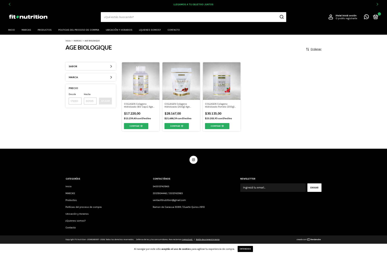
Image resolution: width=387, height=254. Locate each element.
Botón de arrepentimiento (208, 239)
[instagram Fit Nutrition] (193, 160)
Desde (72, 94)
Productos (45, 29)
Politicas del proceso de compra (78, 29)
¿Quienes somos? (150, 29)
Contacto (173, 29)
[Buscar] (281, 17)
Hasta (87, 94)
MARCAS (26, 29)
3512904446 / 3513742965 (168, 193)
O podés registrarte (346, 18)
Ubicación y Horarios (119, 29)
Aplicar (105, 101)
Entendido (245, 249)
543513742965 (161, 186)
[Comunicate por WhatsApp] (366, 17)
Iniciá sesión (349, 15)
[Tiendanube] (308, 240)
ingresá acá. (187, 239)
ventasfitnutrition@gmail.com (169, 200)
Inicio (11, 29)
